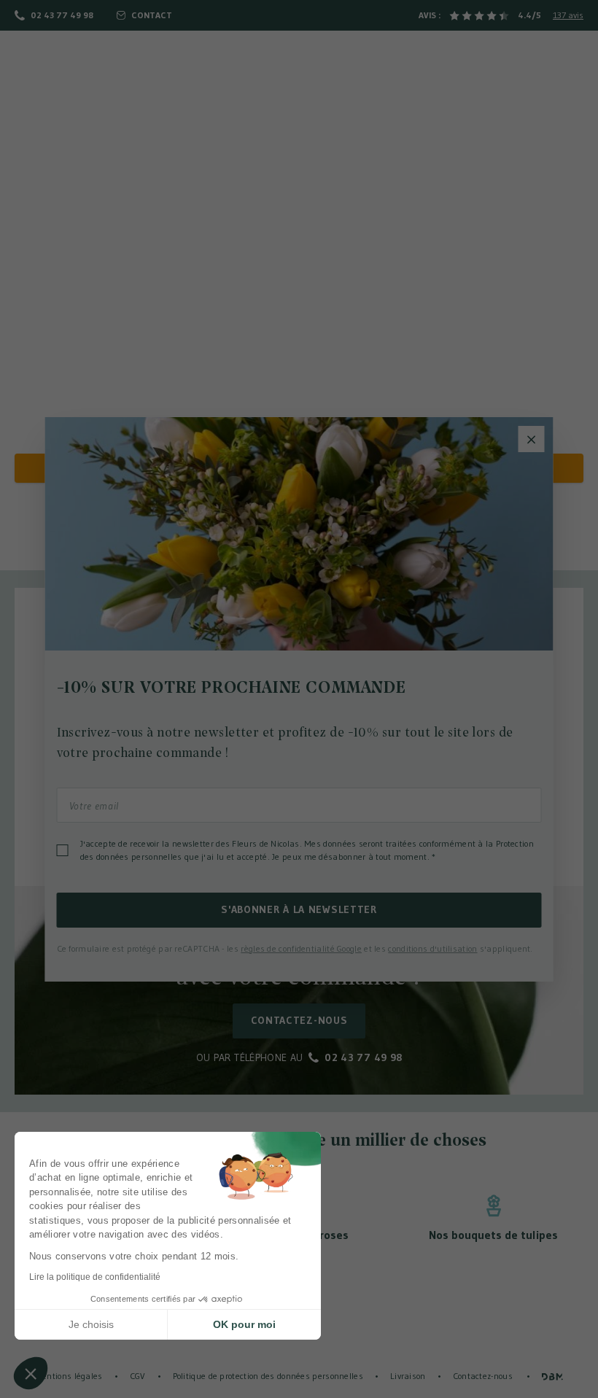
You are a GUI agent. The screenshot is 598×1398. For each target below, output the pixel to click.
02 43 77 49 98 (62, 14)
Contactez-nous (299, 1020)
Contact (151, 14)
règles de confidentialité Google (301, 948)
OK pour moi (244, 1324)
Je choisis (91, 1324)
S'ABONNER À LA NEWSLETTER (299, 909)
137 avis (568, 14)
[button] (30, 1373)
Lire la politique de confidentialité (94, 1277)
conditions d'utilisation (432, 948)
